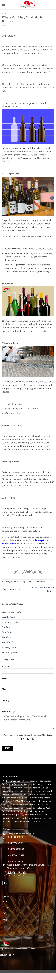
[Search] (53, 4)
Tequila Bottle (8, 637)
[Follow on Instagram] (9, 873)
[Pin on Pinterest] (35, 572)
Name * (5, 667)
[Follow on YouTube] (23, 873)
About (5, 901)
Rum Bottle (7, 632)
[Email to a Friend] (30, 572)
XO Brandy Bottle (10, 652)
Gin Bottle (7, 627)
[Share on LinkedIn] (40, 572)
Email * (5, 678)
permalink (41, 581)
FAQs (4, 913)
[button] (3, 4)
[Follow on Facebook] (5, 873)
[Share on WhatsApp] (16, 572)
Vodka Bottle (8, 642)
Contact (6, 907)
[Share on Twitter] (25, 572)
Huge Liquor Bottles (11, 589)
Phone (5, 689)
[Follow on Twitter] (14, 873)
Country (5, 700)
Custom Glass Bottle (11, 622)
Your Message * (9, 711)
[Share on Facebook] (21, 572)
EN (5, 883)
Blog (4, 14)
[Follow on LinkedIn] (19, 873)
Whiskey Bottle (9, 647)
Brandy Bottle (8, 616)
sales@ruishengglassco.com (20, 833)
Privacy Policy (7, 954)
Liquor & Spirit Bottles (12, 611)
